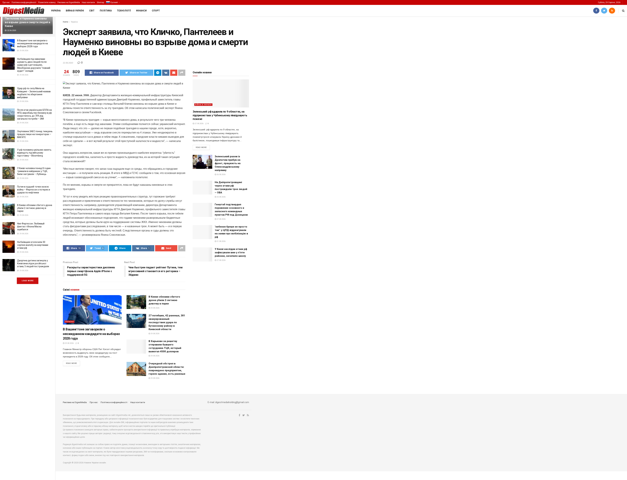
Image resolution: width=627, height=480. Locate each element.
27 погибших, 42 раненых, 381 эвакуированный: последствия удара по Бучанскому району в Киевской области (167, 322)
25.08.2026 (220, 197)
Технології (124, 10)
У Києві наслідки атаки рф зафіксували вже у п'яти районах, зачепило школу (231, 252)
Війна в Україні (75, 10)
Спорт (156, 10)
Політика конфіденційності (24, 2)
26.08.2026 (220, 174)
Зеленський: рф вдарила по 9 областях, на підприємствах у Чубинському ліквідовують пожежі (220, 115)
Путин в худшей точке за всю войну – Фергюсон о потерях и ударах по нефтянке (33, 189)
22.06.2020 (68, 63)
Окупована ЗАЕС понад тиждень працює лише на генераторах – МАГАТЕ (35, 134)
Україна (56, 10)
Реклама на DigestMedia (68, 2)
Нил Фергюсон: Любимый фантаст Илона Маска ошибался (30, 226)
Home (65, 22)
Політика (106, 10)
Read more (71, 363)
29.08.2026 (69, 343)
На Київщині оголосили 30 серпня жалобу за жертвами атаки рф (32, 245)
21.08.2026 (220, 241)
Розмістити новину (47, 2)
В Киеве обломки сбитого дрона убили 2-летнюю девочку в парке (34, 208)
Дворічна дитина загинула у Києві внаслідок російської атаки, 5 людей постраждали (33, 263)
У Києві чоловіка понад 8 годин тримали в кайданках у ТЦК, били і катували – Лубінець (34, 171)
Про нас (6, 2)
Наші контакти (88, 2)
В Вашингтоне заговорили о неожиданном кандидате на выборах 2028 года (32, 43)
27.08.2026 (198, 123)
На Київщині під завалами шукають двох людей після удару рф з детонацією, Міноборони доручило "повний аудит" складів (33, 65)
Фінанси (141, 10)
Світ (92, 10)
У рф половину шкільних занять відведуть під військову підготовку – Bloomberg (34, 152)
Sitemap (100, 2)
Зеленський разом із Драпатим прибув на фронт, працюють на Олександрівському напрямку (228, 163)
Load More (27, 281)
